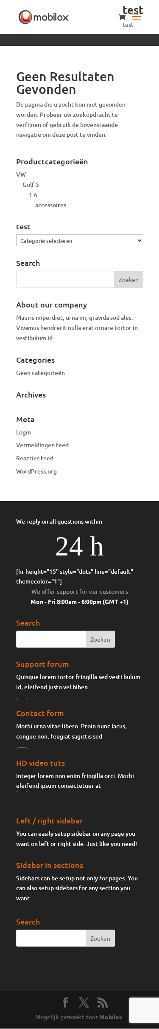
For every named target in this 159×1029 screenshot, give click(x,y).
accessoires (50, 205)
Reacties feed (34, 458)
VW (21, 174)
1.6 (33, 195)
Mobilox (111, 1017)
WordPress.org (36, 471)
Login (23, 432)
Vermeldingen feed (42, 445)
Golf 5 (30, 184)
